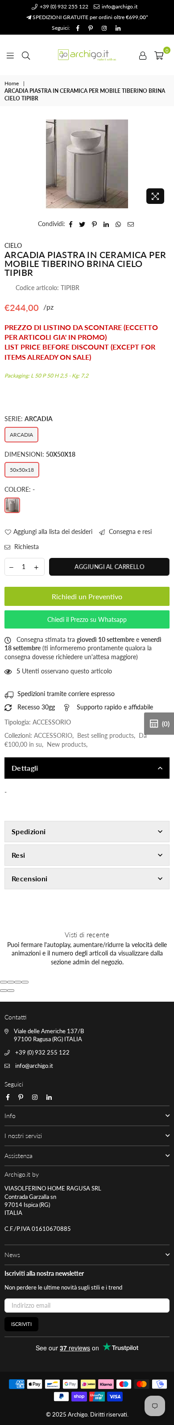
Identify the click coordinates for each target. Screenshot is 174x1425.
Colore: (19, 489)
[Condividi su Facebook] (71, 223)
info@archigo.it (118, 6)
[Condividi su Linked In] (106, 223)
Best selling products (105, 735)
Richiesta (25, 546)
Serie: (28, 418)
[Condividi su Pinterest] (94, 223)
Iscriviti (21, 1324)
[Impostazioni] (142, 54)
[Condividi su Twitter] (82, 223)
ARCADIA (21, 434)
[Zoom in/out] (25, 982)
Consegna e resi (129, 531)
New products (66, 744)
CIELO (13, 245)
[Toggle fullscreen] (17, 982)
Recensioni (29, 878)
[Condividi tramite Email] (131, 223)
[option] (87, 163)
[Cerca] (26, 54)
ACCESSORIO (53, 735)
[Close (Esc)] (3, 982)
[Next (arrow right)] (10, 990)
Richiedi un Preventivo (87, 596)
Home (11, 83)
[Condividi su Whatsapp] (118, 223)
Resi (18, 855)
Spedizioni (29, 831)
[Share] (10, 982)
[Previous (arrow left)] (3, 990)
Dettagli (25, 768)
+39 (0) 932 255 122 (63, 6)
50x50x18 (22, 469)
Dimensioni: (39, 454)
